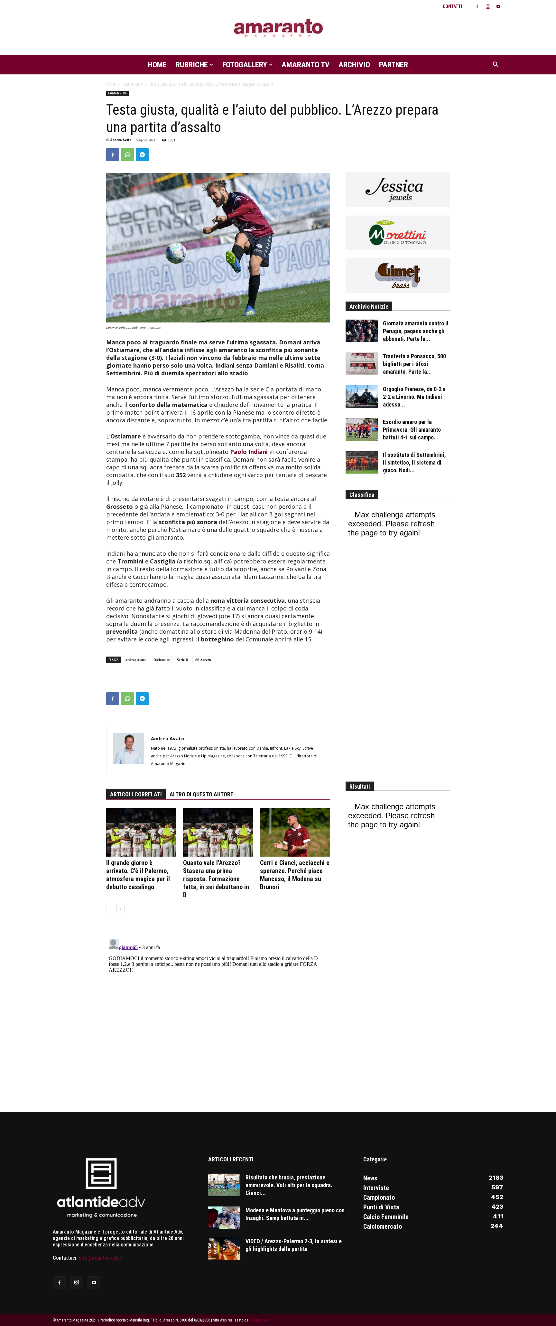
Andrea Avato (120, 140)
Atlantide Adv (259, 1320)
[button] (495, 65)
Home (157, 64)
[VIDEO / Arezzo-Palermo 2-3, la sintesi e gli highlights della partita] (224, 1248)
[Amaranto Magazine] (278, 28)
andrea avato (135, 659)
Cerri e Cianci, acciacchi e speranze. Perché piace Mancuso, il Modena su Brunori (294, 875)
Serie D (182, 659)
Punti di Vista (132, 84)
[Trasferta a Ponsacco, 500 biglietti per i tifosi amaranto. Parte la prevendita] (362, 363)
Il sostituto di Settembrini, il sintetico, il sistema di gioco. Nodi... (414, 462)
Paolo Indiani (249, 452)
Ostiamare (161, 659)
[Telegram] (142, 154)
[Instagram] (488, 6)
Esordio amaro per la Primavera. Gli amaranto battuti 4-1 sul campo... (412, 429)
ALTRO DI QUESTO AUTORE (201, 794)
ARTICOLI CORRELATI (136, 794)
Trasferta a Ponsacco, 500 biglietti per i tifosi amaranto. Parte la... (414, 364)
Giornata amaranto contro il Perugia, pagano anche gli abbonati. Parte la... (416, 331)
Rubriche (192, 64)
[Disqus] (218, 1016)
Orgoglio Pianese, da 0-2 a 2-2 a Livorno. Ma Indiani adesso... (414, 397)
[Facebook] (477, 6)
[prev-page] (110, 909)
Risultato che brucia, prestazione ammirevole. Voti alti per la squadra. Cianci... (289, 1185)
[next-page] (120, 909)
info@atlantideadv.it (101, 1258)
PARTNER (393, 64)
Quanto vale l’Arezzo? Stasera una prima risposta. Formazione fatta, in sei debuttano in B (216, 879)
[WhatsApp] (127, 154)
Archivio (354, 64)
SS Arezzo (203, 659)
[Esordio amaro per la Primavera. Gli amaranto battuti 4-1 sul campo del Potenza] (362, 429)
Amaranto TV (305, 64)
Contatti (452, 6)
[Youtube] (498, 6)
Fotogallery (244, 64)
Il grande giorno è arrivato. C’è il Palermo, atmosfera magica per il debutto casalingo (138, 875)
